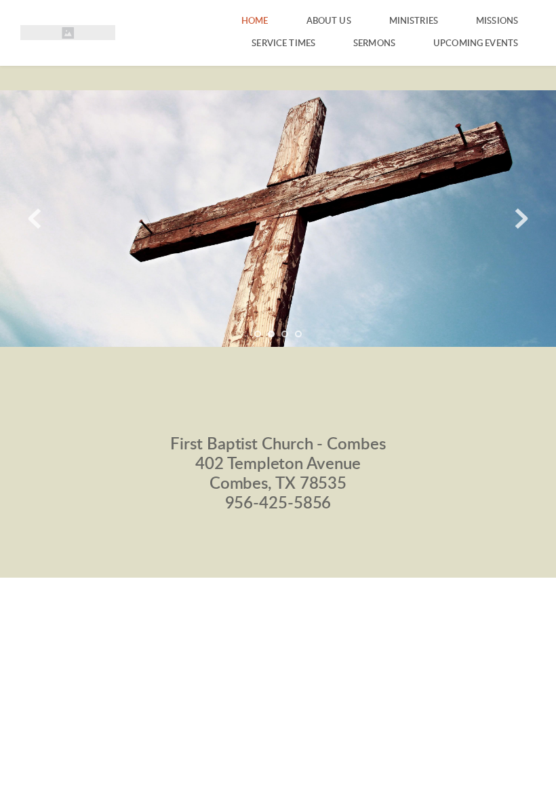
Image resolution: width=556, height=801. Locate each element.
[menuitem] (255, 21)
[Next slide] (521, 218)
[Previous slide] (34, 218)
